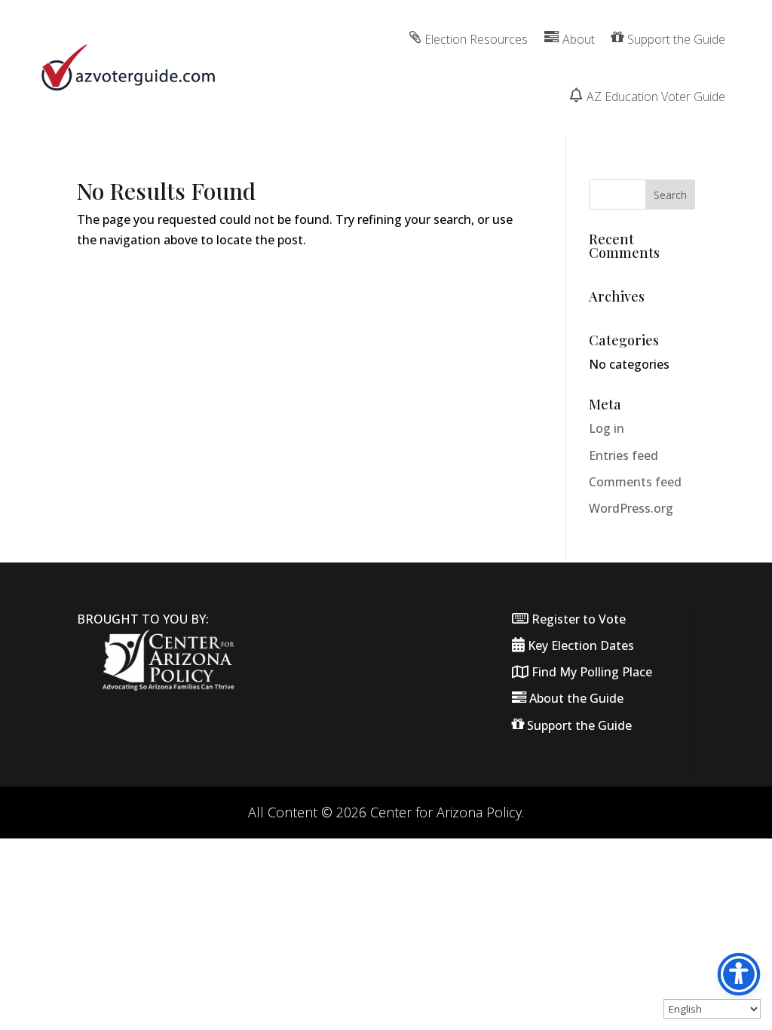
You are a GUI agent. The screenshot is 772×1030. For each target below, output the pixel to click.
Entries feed (623, 455)
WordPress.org (631, 508)
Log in (606, 428)
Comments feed (635, 482)
